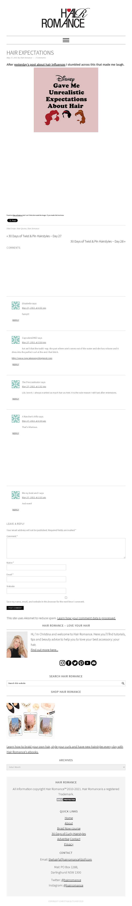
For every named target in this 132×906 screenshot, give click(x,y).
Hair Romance (66, 16)
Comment (12, 536)
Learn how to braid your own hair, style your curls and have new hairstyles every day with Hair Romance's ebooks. (65, 749)
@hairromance (71, 880)
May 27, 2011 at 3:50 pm (34, 342)
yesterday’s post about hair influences (39, 64)
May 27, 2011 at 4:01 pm (34, 307)
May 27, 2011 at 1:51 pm (34, 386)
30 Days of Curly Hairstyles (69, 834)
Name (10, 562)
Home (69, 818)
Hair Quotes (22, 229)
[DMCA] (66, 800)
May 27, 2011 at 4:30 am (34, 420)
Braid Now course (68, 828)
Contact (75, 839)
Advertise (63, 839)
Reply (16, 320)
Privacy (68, 844)
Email (10, 574)
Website (11, 586)
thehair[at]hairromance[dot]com (70, 859)
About (69, 823)
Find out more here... (44, 650)
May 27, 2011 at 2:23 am (34, 497)
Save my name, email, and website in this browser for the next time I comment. (46, 601)
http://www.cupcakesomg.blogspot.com (32, 358)
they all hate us (18, 215)
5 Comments (41, 58)
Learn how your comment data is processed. (86, 618)
